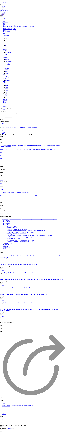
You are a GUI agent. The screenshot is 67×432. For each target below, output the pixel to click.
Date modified (6, 71)
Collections (3, 22)
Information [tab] (3, 132)
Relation (5, 82)
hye (2, 6)
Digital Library (4, 198)
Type (4, 74)
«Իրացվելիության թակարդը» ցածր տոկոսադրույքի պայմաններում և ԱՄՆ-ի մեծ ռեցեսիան (21, 232)
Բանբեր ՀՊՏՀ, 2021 (6, 245)
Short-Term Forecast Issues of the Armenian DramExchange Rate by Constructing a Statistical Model (42, 167)
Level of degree (8, 63)
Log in (1, 422)
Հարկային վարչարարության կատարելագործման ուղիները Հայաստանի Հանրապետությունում (23, 294)
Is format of (6, 87)
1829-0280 (1, 158)
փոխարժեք (13, 195)
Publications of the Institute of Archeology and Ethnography (10, 30)
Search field (1, 108)
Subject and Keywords (8, 52)
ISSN (5, 39)
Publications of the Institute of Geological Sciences (9, 29)
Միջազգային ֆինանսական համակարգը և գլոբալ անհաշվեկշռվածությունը (19, 234)
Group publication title (7, 44)
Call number (6, 79)
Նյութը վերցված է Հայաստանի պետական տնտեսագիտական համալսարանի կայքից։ (14, 192)
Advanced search (2, 109)
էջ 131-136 (1, 180)
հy (0, 189)
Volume (6, 38)
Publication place (5, 53)
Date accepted (6, 69)
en (2, 5)
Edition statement (5, 99)
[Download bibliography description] (1, 268)
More (1, 317)
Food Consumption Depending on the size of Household (13, 238)
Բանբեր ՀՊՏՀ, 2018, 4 (8, 243)
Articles (4, 24)
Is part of (6, 84)
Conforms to (6, 92)
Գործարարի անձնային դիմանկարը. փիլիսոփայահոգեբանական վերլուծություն (20, 241)
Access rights (6, 94)
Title (4, 42)
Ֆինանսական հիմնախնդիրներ (5, 195)
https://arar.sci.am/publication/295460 (4, 211)
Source (4, 81)
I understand (12, 428)
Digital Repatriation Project (6, 31)
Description (5, 57)
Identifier (5, 78)
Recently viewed (5, 103)
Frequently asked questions (6, 20)
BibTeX (3, 123)
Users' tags (6, 51)
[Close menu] (0, 11)
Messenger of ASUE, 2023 (6, 247)
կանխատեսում (21, 195)
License (6, 95)
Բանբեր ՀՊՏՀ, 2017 (6, 224)
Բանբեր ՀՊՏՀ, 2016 (6, 223)
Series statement (5, 100)
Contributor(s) (5, 49)
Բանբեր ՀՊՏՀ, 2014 (6, 222)
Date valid (6, 72)
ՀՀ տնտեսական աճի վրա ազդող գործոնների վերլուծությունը (17, 229)
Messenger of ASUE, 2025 (6, 248)
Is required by (6, 91)
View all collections (4, 407)
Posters (4, 33)
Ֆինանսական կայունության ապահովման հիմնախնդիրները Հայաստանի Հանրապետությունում (24, 287)
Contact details (3, 419)
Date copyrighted (7, 70)
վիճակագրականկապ (28, 195)
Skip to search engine (4, 1)
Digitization (4, 102)
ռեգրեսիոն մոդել (34, 195)
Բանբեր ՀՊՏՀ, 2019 (6, 244)
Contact (4, 21)
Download (1, 130)
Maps (4, 32)
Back (1, 16)
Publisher (4, 65)
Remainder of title (7, 46)
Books (4, 23)
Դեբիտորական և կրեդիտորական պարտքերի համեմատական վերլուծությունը (19, 264)
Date (5, 66)
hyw (4, 5)
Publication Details (6, 35)
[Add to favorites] (0, 268)
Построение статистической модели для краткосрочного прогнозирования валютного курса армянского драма (15, 167)
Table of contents (7, 59)
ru (1, 189)
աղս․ (1, 183)
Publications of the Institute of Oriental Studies (9, 28)
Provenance (5, 96)
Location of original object (8, 98)
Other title (6, 45)
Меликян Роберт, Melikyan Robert (4, 164)
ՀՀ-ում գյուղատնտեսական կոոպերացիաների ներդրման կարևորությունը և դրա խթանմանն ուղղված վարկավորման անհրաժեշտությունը (29, 235)
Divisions (4, 101)
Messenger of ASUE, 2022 (6, 246)
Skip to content (4, 2)
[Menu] (0, 4)
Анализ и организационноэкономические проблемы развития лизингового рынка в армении (19, 236)
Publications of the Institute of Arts (7, 27)
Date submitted (7, 68)
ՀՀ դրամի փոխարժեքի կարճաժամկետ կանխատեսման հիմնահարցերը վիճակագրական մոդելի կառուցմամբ (25, 237)
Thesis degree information (9, 61)
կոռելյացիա (17, 195)
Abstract (6, 58)
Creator (5, 47)
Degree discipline (9, 64)
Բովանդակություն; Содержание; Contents (13, 227)
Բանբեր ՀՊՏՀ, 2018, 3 (8, 242)
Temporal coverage (7, 56)
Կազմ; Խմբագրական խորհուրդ (12, 226)
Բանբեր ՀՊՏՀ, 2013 (6, 221)
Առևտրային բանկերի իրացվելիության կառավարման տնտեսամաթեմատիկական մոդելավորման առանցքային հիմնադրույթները (31, 279)
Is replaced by (6, 90)
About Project (3, 18)
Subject (5, 50)
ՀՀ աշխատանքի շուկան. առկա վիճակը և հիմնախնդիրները (16, 233)
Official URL (6, 41)
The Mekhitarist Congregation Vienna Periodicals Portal (10, 25)
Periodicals (3, 403)
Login (2, 9)
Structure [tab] (3, 133)
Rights (5, 93)
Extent (6, 76)
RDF (1, 214)
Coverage (5, 54)
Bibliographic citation (7, 80)
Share (2, 15)
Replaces (6, 89)
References (6, 88)
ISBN (5, 40)
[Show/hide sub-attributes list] (3, 50)
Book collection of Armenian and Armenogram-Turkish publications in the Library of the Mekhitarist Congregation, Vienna (18, 26)
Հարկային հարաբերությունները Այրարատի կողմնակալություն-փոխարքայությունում (20, 240)
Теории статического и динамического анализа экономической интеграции (16, 231)
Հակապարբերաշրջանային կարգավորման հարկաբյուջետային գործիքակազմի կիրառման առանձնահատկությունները (26, 230)
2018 (1, 152)
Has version (6, 85)
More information (8, 428)
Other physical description (8, 77)
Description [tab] (3, 131)
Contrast (3, 14)
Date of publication (7, 37)
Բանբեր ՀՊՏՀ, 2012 (6, 220)
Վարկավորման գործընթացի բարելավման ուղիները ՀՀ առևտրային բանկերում (19, 272)
